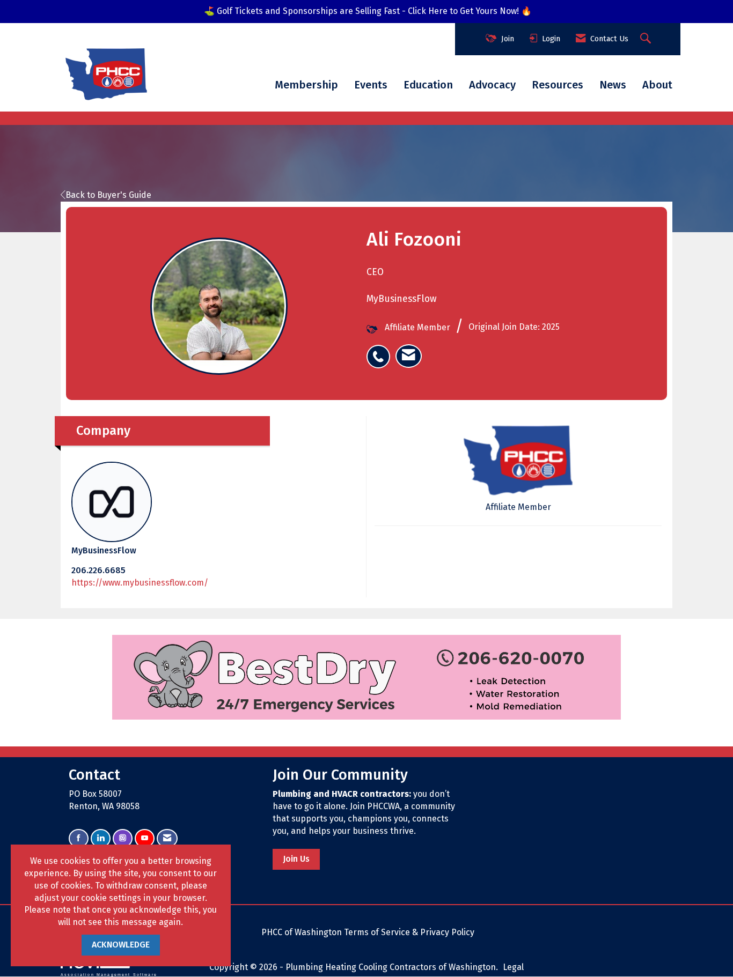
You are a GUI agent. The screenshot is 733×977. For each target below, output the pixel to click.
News (612, 84)
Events (370, 84)
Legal (513, 967)
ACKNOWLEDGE (121, 944)
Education (428, 84)
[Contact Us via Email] (167, 838)
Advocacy (492, 84)
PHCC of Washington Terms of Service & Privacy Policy (367, 932)
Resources (557, 84)
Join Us (296, 859)
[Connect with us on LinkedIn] (101, 838)
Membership (306, 84)
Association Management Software (109, 974)
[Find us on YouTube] (145, 838)
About (657, 84)
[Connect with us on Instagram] (123, 838)
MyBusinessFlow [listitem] (103, 550)
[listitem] (380, 351)
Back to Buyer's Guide (108, 195)
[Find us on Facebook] (79, 838)
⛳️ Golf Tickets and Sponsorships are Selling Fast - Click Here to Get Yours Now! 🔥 (368, 11)
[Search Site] (647, 39)
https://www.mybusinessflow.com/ (139, 583)
